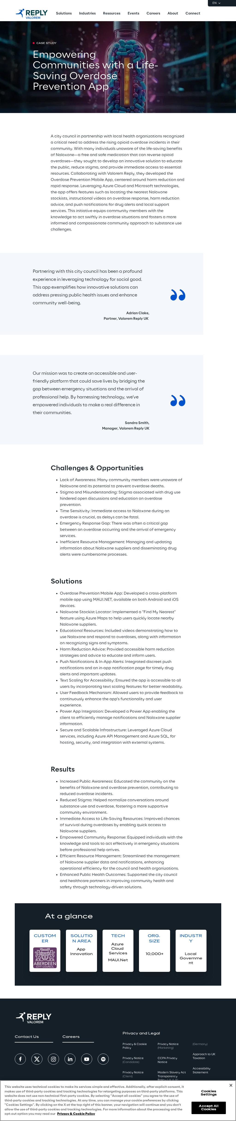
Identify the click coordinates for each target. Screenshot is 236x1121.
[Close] (231, 1085)
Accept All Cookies (208, 1108)
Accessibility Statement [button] (201, 1070)
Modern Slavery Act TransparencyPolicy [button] (172, 1076)
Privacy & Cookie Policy (76, 1114)
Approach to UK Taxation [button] (204, 1056)
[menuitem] (64, 13)
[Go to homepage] (32, 13)
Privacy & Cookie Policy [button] (135, 1046)
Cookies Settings (209, 1093)
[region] (118, 1100)
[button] (34, 1037)
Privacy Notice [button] (133, 1060)
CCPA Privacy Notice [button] (167, 1060)
